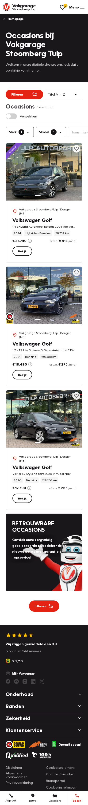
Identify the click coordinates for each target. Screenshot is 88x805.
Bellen (77, 800)
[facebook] (8, 681)
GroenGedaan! (69, 744)
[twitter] (41, 681)
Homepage (15, 18)
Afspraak (10, 800)
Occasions (55, 800)
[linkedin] (33, 681)
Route (33, 800)
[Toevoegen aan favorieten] (76, 149)
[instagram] (25, 681)
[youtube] (16, 681)
